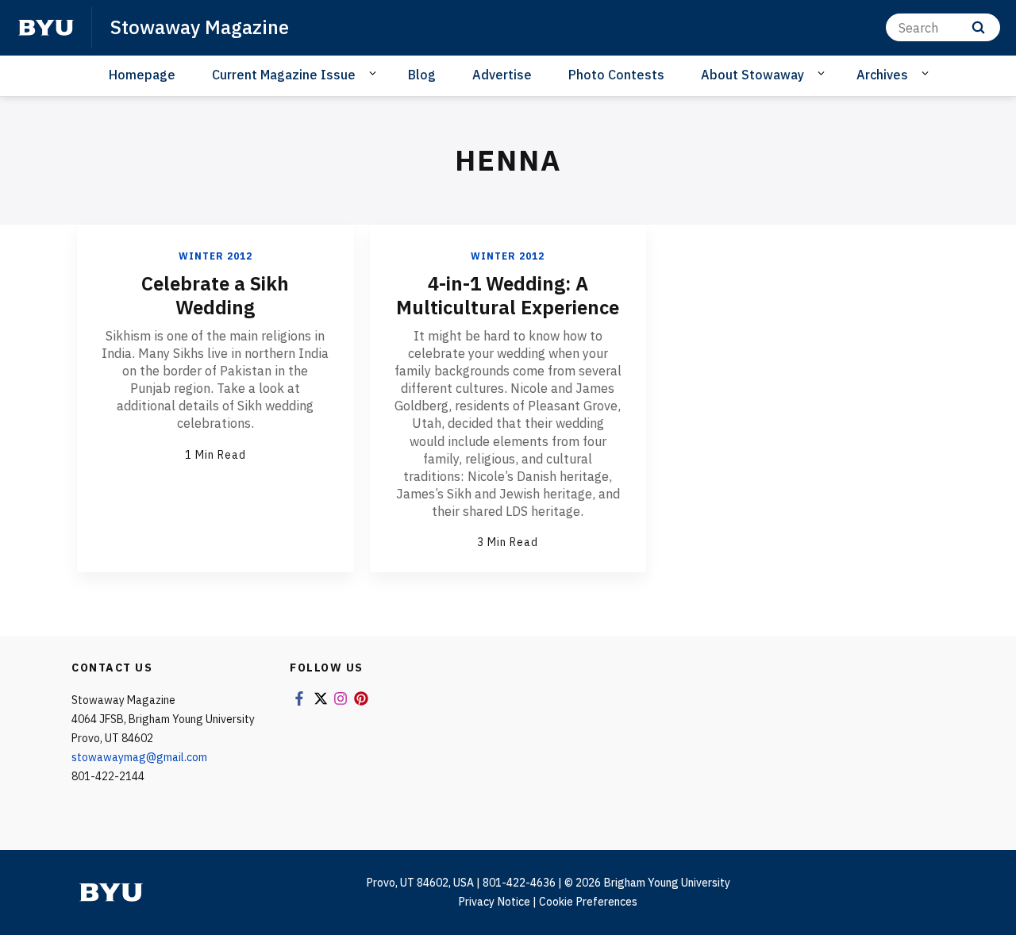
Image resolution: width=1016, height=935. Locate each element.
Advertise (502, 75)
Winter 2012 (215, 256)
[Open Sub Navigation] (375, 73)
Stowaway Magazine (199, 27)
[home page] (46, 28)
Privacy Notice (494, 902)
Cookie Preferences (588, 902)
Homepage (142, 75)
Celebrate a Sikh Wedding (215, 295)
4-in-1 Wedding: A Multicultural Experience (507, 295)
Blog (422, 75)
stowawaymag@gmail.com (139, 757)
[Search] (978, 27)
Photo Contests (616, 75)
